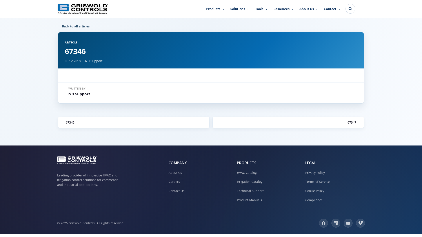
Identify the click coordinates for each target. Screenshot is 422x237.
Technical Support (250, 191)
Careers (174, 182)
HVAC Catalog (247, 173)
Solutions (237, 9)
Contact (330, 9)
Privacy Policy (315, 173)
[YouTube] (348, 223)
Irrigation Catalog (249, 182)
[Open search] (350, 9)
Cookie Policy (314, 191)
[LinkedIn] (335, 223)
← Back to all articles (74, 26)
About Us (306, 9)
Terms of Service (317, 182)
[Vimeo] (360, 223)
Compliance (314, 200)
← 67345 (68, 122)
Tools (259, 9)
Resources (281, 9)
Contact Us (176, 191)
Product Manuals (249, 200)
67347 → (353, 122)
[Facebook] (323, 223)
